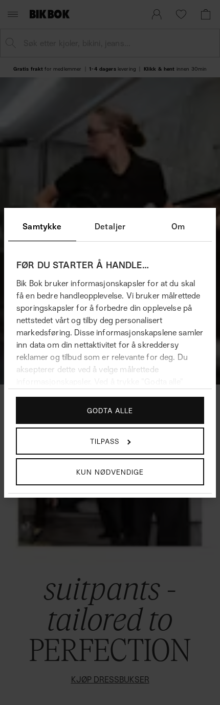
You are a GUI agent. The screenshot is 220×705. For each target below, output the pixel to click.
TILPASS (104, 441)
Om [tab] (178, 226)
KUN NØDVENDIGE (110, 471)
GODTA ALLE (110, 410)
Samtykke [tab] (42, 226)
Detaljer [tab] (110, 226)
